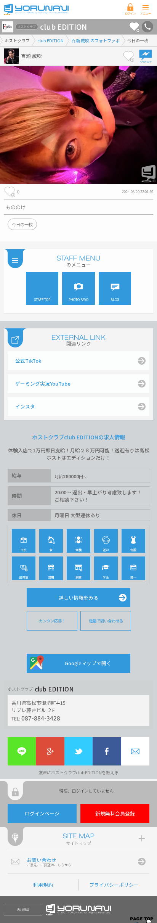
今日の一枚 (22, 224)
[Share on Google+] (50, 751)
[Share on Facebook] (107, 751)
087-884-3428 (40, 718)
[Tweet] (78, 751)
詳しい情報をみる (78, 597)
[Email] (135, 751)
